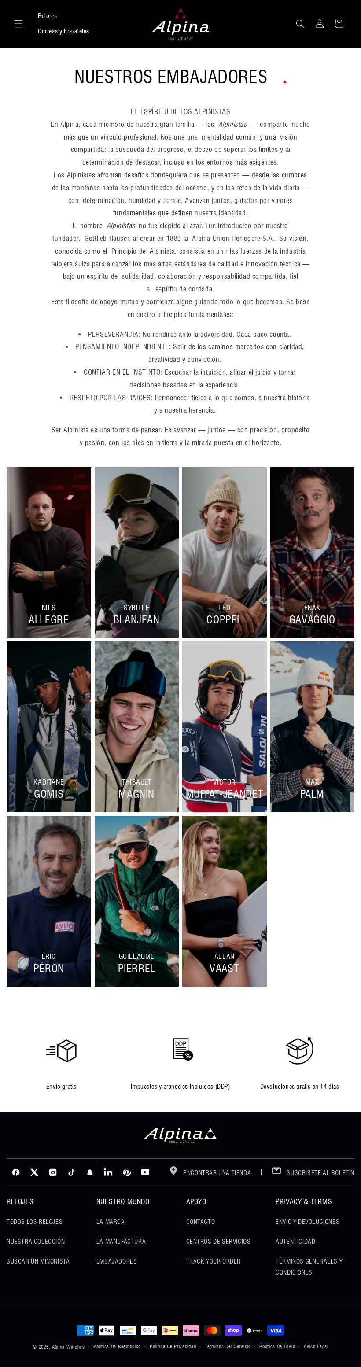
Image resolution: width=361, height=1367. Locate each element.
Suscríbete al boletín (319, 1172)
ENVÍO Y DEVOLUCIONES (307, 1221)
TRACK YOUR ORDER (213, 1261)
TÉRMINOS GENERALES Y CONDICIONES (309, 1267)
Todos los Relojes (35, 1221)
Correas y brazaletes (63, 31)
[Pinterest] (127, 1172)
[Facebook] (16, 1172)
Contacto (200, 1221)
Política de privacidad (173, 1346)
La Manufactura (121, 1241)
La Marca (110, 1221)
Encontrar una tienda (216, 1172)
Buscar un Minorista (38, 1261)
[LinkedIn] (108, 1172)
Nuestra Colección (36, 1241)
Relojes (47, 15)
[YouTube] (145, 1172)
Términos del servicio (228, 1346)
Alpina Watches (68, 1347)
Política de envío (277, 1346)
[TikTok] (71, 1172)
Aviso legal (316, 1346)
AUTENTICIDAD (295, 1241)
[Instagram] (53, 1172)
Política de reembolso (117, 1346)
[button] (18, 23)
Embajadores (116, 1261)
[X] (34, 1172)
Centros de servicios (218, 1241)
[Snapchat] (90, 1172)
